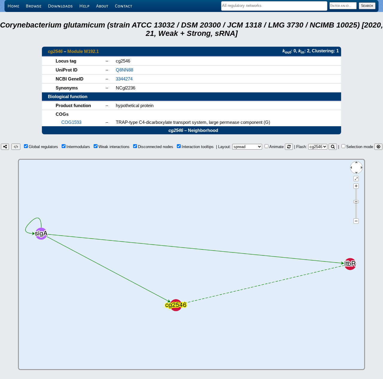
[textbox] (274, 5)
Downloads (60, 6)
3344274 (124, 78)
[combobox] (274, 6)
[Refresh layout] (289, 147)
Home (13, 6)
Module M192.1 (83, 51)
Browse (33, 6)
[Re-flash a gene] (333, 147)
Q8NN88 (124, 69)
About (102, 6)
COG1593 (71, 122)
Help (84, 6)
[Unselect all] (378, 147)
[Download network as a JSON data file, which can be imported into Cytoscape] (15, 147)
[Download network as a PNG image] (5, 147)
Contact (123, 6)
